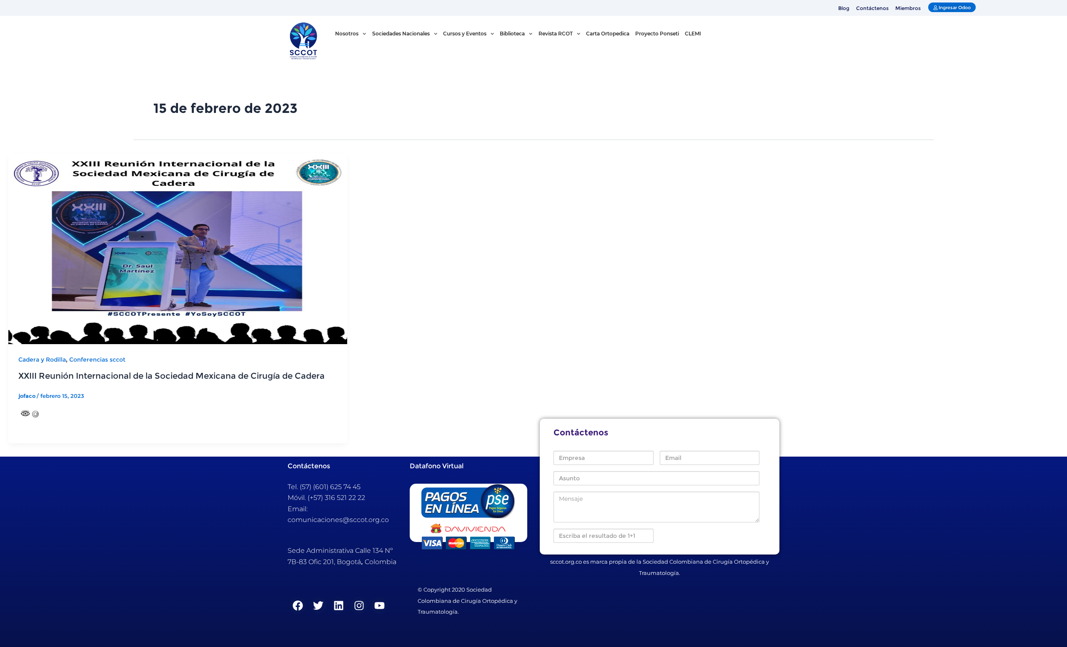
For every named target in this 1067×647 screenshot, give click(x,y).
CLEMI (693, 33)
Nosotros (346, 33)
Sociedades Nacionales (401, 33)
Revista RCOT (556, 33)
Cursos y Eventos (464, 33)
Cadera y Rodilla (42, 359)
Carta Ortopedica (607, 33)
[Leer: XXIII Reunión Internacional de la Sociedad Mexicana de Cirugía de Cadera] (177, 248)
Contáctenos (872, 8)
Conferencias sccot (97, 359)
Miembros (908, 8)
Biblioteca (512, 33)
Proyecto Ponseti (657, 33)
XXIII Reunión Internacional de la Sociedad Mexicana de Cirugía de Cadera (171, 376)
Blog (843, 8)
